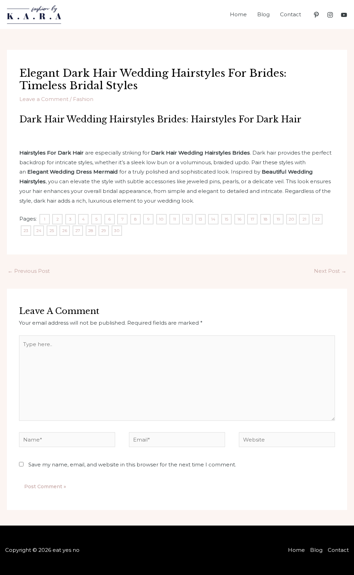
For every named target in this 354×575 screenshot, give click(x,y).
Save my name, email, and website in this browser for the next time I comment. (132, 464)
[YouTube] (344, 15)
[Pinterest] (316, 15)
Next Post (330, 271)
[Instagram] (330, 15)
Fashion (83, 99)
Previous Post (29, 271)
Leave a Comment (43, 99)
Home (238, 14)
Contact (290, 14)
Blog (263, 14)
